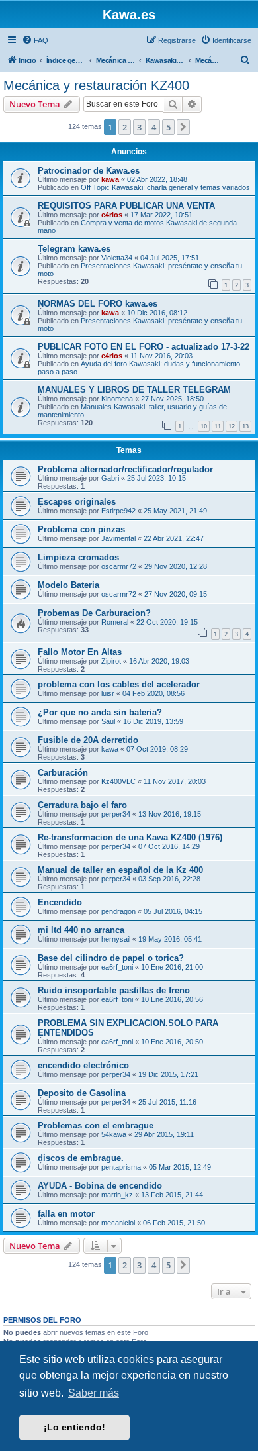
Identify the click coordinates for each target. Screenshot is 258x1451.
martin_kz (117, 1195)
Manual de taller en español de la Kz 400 (120, 870)
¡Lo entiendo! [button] (74, 1427)
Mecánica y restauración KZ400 (96, 85)
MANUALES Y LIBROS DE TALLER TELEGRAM (134, 390)
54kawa (113, 1134)
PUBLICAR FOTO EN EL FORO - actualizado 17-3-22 (143, 347)
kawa (110, 179)
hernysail (115, 939)
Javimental (118, 538)
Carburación (63, 772)
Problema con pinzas (81, 529)
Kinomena (117, 399)
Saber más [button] (93, 1393)
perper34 (115, 814)
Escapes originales (77, 502)
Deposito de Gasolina (82, 1093)
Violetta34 (116, 258)
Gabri (110, 478)
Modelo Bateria (68, 585)
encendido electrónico (83, 1065)
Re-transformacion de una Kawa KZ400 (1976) (130, 837)
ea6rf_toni (117, 967)
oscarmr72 (118, 566)
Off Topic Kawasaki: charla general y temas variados (165, 187)
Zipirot (111, 661)
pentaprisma (121, 1167)
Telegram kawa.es (74, 249)
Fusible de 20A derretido (88, 740)
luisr (107, 693)
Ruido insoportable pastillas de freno (114, 990)
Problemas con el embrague (95, 1125)
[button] (183, 127)
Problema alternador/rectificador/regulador (125, 469)
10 (203, 426)
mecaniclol (118, 1222)
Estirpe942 (118, 511)
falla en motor (66, 1214)
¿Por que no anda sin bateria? (100, 712)
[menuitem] (35, 40)
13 (245, 426)
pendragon (118, 911)
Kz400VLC (118, 781)
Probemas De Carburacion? (94, 613)
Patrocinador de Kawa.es (89, 170)
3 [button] (139, 127)
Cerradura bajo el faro (82, 805)
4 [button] (153, 127)
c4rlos (111, 215)
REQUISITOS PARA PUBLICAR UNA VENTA (126, 206)
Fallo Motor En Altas (80, 652)
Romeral (114, 622)
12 (231, 426)
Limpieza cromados (78, 557)
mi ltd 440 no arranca (81, 930)
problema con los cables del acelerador (119, 684)
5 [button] (168, 127)
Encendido (60, 902)
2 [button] (124, 127)
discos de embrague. (81, 1158)
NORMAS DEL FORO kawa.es (97, 304)
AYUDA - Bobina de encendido (100, 1186)
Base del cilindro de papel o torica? (111, 958)
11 (217, 426)
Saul (108, 721)
